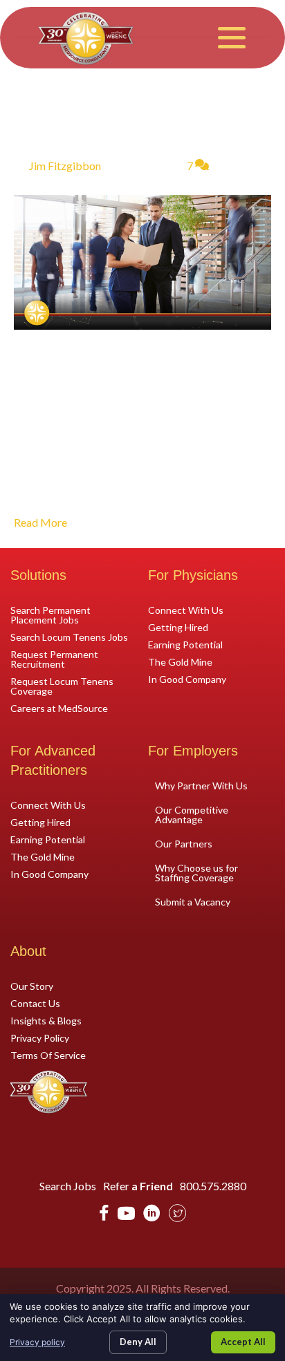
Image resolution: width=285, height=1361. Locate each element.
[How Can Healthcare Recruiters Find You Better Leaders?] (142, 260)
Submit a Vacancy (192, 902)
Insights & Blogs (46, 1020)
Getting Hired (178, 626)
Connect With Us (185, 609)
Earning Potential (185, 644)
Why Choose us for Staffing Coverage (196, 872)
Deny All (138, 1341)
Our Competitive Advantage (191, 814)
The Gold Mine (180, 661)
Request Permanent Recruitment (54, 658)
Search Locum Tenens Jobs (69, 636)
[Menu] (231, 37)
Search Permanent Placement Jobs (50, 614)
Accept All (243, 1341)
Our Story (31, 985)
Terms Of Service (48, 1054)
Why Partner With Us (201, 785)
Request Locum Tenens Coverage (61, 685)
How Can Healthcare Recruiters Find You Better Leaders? (128, 105)
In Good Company (187, 678)
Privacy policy (37, 1342)
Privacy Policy (39, 1037)
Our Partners (183, 844)
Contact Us (35, 1002)
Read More (40, 522)
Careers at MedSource (59, 707)
